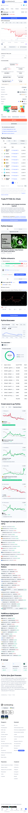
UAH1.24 (8, 651)
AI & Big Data (4, 116)
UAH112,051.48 (10, 626)
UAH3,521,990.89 (10, 620)
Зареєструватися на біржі (7, 765)
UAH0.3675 (10, 592)
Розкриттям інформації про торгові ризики (17, 217)
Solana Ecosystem (15, 116)
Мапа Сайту (3, 757)
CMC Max (3, 732)
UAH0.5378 (9, 587)
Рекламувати (4, 727)
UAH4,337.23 (9, 569)
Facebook (16, 774)
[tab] (18, 47)
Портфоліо (3, 750)
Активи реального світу (6, 743)
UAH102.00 (12, 655)
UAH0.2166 (10, 647)
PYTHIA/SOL (14, 156)
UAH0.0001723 (10, 643)
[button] (10, 183)
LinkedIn (16, 778)
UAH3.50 (9, 653)
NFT (2, 748)
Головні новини (4, 734)
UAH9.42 (9, 635)
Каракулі (3, 754)
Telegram (16, 769)
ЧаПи (2, 774)
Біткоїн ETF (3, 736)
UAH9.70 (9, 573)
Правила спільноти (18, 741)
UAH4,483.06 (10, 628)
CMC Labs (3, 729)
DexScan (3, 741)
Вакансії (16, 750)
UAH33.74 (8, 637)
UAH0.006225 (11, 581)
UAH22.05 (13, 579)
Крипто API (3, 739)
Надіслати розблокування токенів (10, 131)
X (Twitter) (16, 765)
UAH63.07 (8, 624)
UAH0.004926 (11, 602)
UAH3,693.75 (11, 630)
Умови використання (18, 727)
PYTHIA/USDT (15, 150)
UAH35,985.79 (10, 632)
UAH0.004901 (11, 605)
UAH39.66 (11, 594)
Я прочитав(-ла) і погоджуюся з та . (14, 217)
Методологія (17, 745)
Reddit (15, 776)
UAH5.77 (9, 645)
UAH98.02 (12, 577)
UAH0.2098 (10, 571)
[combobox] (14, 50)
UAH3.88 (9, 641)
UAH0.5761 (11, 622)
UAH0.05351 (11, 603)
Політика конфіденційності (20, 729)
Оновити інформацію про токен (9, 129)
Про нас (16, 725)
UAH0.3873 (12, 596)
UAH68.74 (14, 608)
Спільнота (16, 767)
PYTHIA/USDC (15, 166)
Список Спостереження (6, 752)
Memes (9, 116)
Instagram (16, 771)
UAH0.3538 (11, 585)
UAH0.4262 (11, 575)
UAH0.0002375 (10, 649)
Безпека (16, 748)
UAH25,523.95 (14, 590)
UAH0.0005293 (10, 583)
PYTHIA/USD (14, 172)
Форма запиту (4, 767)
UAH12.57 (12, 598)
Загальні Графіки (5, 745)
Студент (3, 725)
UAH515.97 (10, 639)
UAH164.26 (14, 600)
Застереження (17, 743)
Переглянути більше (23, 261)
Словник (3, 776)
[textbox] (15, 271)
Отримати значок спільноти (8, 133)
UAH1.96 (9, 618)
